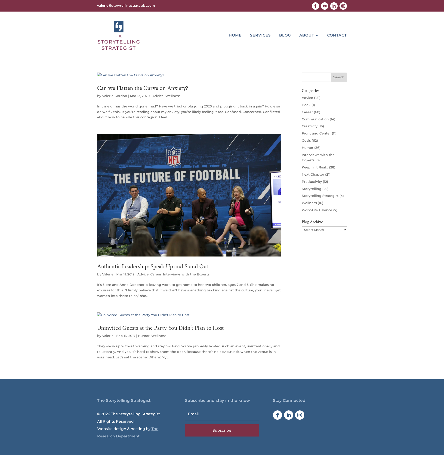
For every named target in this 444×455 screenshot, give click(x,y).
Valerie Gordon (114, 96)
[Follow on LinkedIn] (334, 6)
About (306, 35)
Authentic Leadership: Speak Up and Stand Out (152, 266)
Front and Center (316, 133)
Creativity (310, 126)
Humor (144, 336)
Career (155, 274)
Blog (285, 35)
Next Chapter (313, 174)
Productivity (312, 182)
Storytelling (311, 189)
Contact (337, 35)
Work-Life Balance (317, 210)
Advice (158, 96)
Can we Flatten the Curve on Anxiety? (142, 88)
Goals (306, 140)
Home (235, 35)
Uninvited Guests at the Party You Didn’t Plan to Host (160, 328)
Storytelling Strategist (320, 196)
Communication (315, 119)
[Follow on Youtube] (324, 6)
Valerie (108, 274)
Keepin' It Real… (315, 167)
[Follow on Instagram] (343, 6)
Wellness (172, 96)
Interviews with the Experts (186, 274)
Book (306, 105)
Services (260, 35)
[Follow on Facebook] (315, 6)
